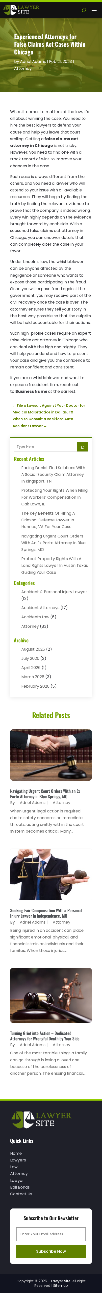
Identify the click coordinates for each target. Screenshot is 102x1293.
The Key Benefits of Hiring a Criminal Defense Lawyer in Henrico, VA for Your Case (48, 520)
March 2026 (32, 677)
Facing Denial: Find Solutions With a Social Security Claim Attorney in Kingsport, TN (53, 474)
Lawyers (18, 1160)
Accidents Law (35, 617)
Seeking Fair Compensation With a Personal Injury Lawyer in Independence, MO (46, 913)
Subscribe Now (51, 1251)
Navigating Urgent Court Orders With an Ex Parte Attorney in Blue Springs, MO (53, 542)
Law (14, 1167)
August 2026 (33, 649)
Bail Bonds (20, 1187)
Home (16, 1153)
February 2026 (35, 686)
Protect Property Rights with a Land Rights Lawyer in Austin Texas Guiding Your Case (54, 565)
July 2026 (30, 658)
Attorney (23, 68)
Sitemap (60, 1285)
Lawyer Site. (61, 1281)
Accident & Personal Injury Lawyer (54, 592)
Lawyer (17, 1180)
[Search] (82, 447)
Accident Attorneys (40, 608)
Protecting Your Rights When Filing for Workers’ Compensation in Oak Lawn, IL (54, 497)
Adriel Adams (33, 61)
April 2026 (31, 667)
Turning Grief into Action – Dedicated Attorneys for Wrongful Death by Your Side (44, 1036)
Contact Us (21, 1194)
